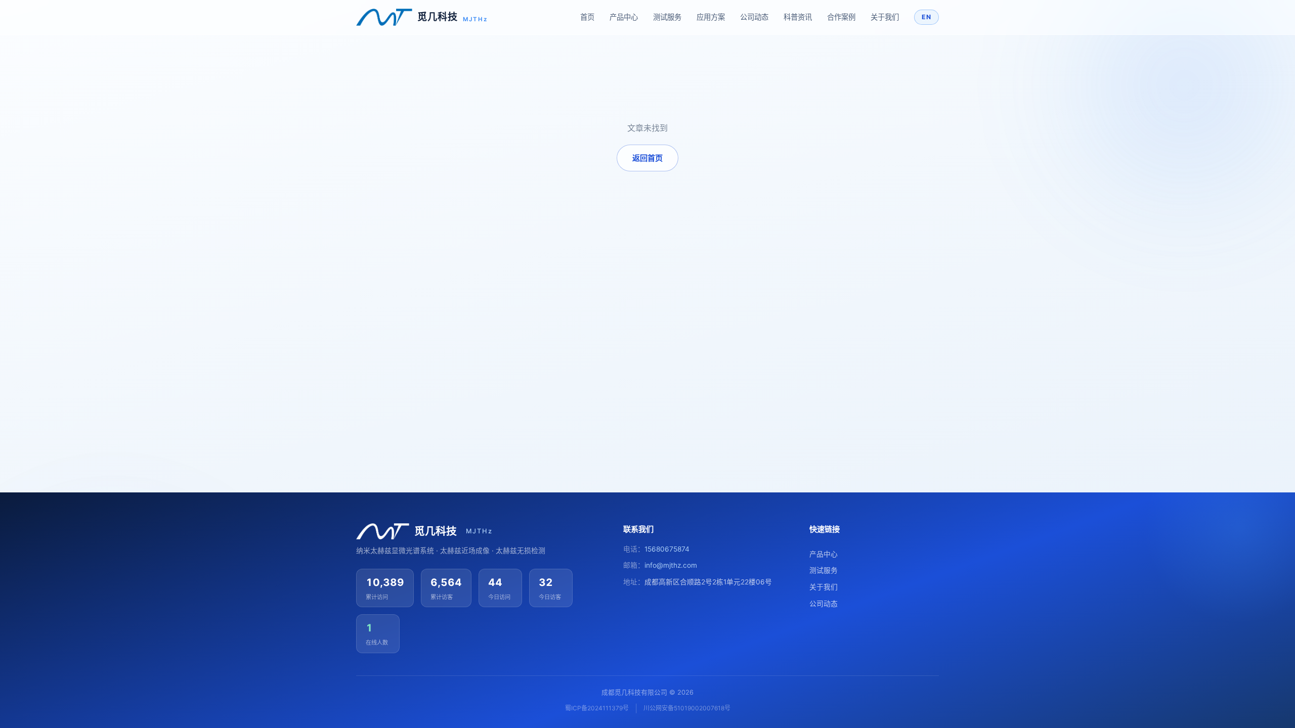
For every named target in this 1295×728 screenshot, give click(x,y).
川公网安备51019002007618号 (686, 708)
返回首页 (647, 158)
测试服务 (667, 17)
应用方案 (711, 17)
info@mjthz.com (670, 565)
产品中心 (624, 17)
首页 (587, 17)
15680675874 (666, 549)
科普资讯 (798, 17)
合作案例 (841, 17)
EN (926, 17)
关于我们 (885, 17)
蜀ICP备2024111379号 (597, 708)
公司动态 (754, 17)
